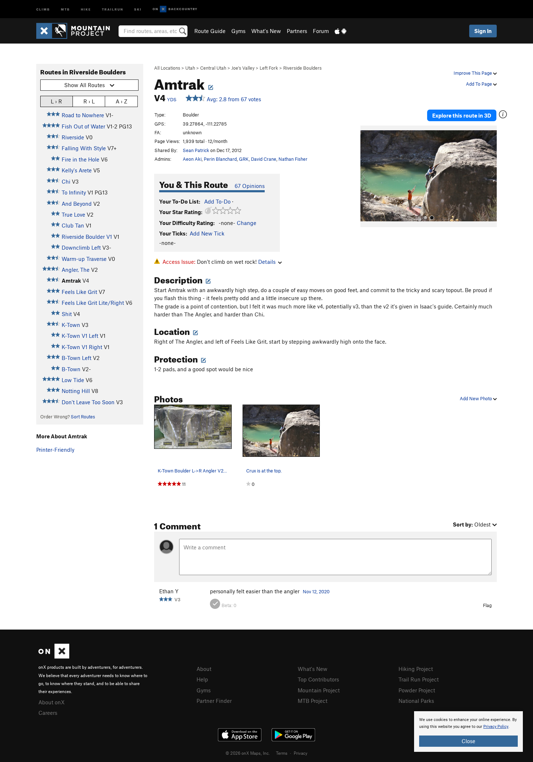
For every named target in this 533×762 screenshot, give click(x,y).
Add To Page (479, 84)
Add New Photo (476, 398)
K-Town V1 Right (82, 347)
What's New (266, 31)
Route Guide (210, 31)
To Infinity (74, 192)
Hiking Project (415, 668)
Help (202, 679)
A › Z (121, 101)
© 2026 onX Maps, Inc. (248, 752)
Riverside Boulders (302, 68)
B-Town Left (76, 358)
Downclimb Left (81, 247)
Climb (43, 9)
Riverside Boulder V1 (87, 236)
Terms (282, 752)
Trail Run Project (418, 679)
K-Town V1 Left (80, 335)
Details (267, 261)
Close (468, 741)
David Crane (263, 159)
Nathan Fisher (292, 159)
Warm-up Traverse (84, 258)
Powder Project (416, 690)
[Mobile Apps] (340, 31)
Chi (66, 181)
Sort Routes (83, 416)
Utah (190, 68)
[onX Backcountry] (175, 9)
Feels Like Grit (79, 291)
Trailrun (112, 9)
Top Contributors (318, 679)
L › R (56, 101)
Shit (67, 314)
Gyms (238, 31)
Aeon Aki (192, 159)
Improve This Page (473, 73)
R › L (89, 101)
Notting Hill (76, 391)
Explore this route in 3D (461, 115)
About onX (51, 702)
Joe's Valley (243, 68)
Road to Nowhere (83, 115)
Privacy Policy (495, 726)
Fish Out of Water (83, 126)
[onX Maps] (53, 656)
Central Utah (213, 68)
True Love (73, 214)
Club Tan (73, 225)
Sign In (483, 31)
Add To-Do (217, 201)
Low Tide (73, 380)
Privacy (300, 752)
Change (246, 223)
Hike (86, 9)
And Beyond (77, 203)
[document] (468, 731)
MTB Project (312, 700)
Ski (138, 9)
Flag (487, 605)
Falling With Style (84, 148)
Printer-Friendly (55, 449)
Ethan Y (168, 591)
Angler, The (76, 269)
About (204, 668)
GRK (244, 159)
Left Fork (269, 68)
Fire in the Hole (80, 159)
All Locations (167, 68)
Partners (297, 31)
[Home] (76, 31)
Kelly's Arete (77, 170)
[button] (367, 176)
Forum (321, 31)
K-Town (71, 324)
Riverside (73, 137)
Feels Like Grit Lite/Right (93, 302)
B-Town (71, 369)
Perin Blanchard (220, 159)
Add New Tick (207, 233)
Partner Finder (214, 700)
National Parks (416, 700)
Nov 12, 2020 (316, 591)
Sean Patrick (196, 150)
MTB (65, 9)
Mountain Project (319, 690)
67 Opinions (250, 186)
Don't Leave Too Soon (88, 402)
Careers (47, 712)
